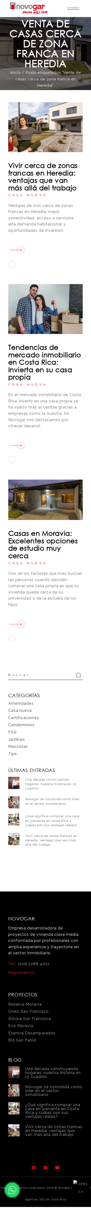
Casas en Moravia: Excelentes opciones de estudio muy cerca (43, 544)
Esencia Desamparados (32, 1033)
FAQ (12, 732)
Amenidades (21, 703)
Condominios (21, 725)
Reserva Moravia (25, 1004)
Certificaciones (23, 717)
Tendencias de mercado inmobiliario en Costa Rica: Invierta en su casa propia (44, 362)
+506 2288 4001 (33, 964)
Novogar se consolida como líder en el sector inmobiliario (53, 1091)
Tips (12, 753)
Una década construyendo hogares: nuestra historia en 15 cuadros (50, 784)
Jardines (16, 739)
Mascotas (18, 746)
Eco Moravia (20, 1025)
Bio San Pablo (22, 1040)
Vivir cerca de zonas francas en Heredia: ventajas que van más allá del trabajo (43, 176)
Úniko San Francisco (28, 1011)
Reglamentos (21, 972)
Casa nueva (27, 195)
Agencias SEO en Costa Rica (45, 1199)
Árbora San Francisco (29, 1018)
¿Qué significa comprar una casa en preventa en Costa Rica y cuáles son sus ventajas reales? (52, 820)
